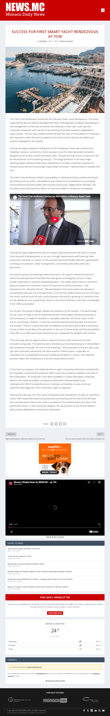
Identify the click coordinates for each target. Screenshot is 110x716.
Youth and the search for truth (19, 556)
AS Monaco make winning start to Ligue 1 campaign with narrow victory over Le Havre (40, 579)
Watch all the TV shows (55, 537)
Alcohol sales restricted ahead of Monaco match (26, 564)
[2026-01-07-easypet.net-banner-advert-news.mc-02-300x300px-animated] (55, 475)
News (18, 551)
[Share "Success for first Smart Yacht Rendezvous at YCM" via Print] (65, 424)
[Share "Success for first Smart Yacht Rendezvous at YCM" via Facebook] (52, 424)
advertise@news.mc (34, 667)
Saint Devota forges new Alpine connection (24, 549)
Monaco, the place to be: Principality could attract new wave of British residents (38, 587)
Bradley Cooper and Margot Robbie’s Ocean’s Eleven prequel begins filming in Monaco (40, 571)
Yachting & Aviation (66, 41)
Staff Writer (43, 41)
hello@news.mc (42, 673)
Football (19, 581)
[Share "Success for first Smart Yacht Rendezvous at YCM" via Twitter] (56, 424)
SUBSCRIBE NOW (55, 613)
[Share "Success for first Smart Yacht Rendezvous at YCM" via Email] (60, 424)
